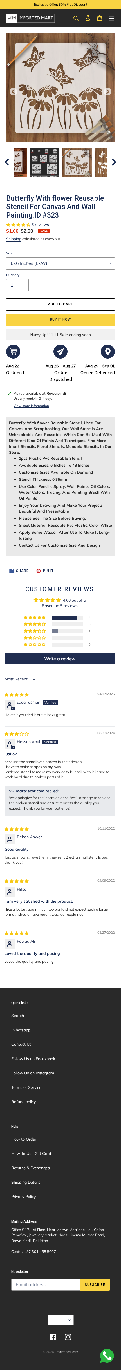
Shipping (13, 238)
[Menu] (111, 18)
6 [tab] (77, 183)
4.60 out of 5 (74, 600)
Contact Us (21, 1044)
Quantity (12, 275)
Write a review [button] (59, 658)
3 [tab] (52, 183)
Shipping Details (25, 1182)
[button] (19, 224)
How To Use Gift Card (31, 1153)
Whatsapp (20, 1029)
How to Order (23, 1139)
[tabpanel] (77, 162)
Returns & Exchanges (30, 1167)
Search (17, 1015)
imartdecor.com (67, 1352)
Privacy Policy (23, 1196)
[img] (17, 694)
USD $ (59, 1320)
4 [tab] (60, 183)
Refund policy (23, 1101)
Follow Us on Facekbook (33, 1058)
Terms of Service (26, 1087)
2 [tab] (43, 183)
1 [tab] (35, 183)
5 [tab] (69, 183)
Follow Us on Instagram (32, 1073)
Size (9, 253)
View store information (31, 406)
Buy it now (60, 319)
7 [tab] (86, 183)
